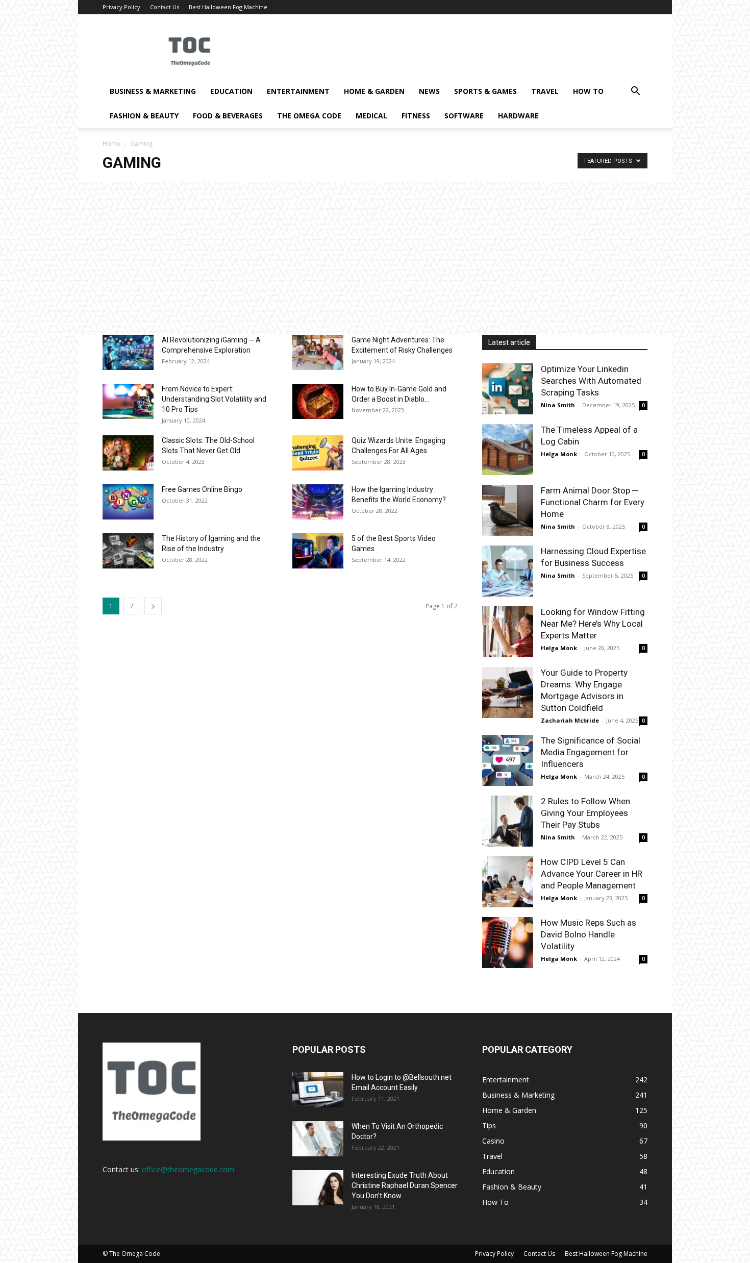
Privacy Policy (121, 7)
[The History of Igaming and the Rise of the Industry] (128, 550)
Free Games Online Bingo (202, 489)
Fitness (416, 115)
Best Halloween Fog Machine (228, 7)
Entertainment (298, 91)
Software (464, 115)
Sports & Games (485, 91)
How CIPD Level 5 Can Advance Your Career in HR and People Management (591, 873)
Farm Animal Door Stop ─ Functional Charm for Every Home (592, 502)
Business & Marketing (153, 91)
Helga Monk (559, 454)
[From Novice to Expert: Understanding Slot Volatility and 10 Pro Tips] (128, 401)
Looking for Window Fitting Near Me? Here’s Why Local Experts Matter (593, 623)
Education (231, 91)
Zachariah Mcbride (570, 720)
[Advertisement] (375, 258)
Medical (371, 115)
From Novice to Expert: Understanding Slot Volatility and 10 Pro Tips (214, 399)
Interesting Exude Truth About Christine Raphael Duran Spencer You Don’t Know (405, 1185)
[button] (635, 92)
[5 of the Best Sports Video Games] (317, 550)
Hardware (518, 115)
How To (588, 91)
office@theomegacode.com (188, 1169)
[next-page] (153, 606)
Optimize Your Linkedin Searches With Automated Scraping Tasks (591, 381)
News (429, 91)
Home (111, 143)
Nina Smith (558, 405)
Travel (545, 91)
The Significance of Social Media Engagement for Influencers (590, 752)
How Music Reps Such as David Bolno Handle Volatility (588, 934)
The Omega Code (309, 115)
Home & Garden (374, 91)
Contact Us (164, 7)
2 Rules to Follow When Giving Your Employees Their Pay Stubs (585, 813)
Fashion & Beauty (144, 115)
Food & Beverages (228, 115)
